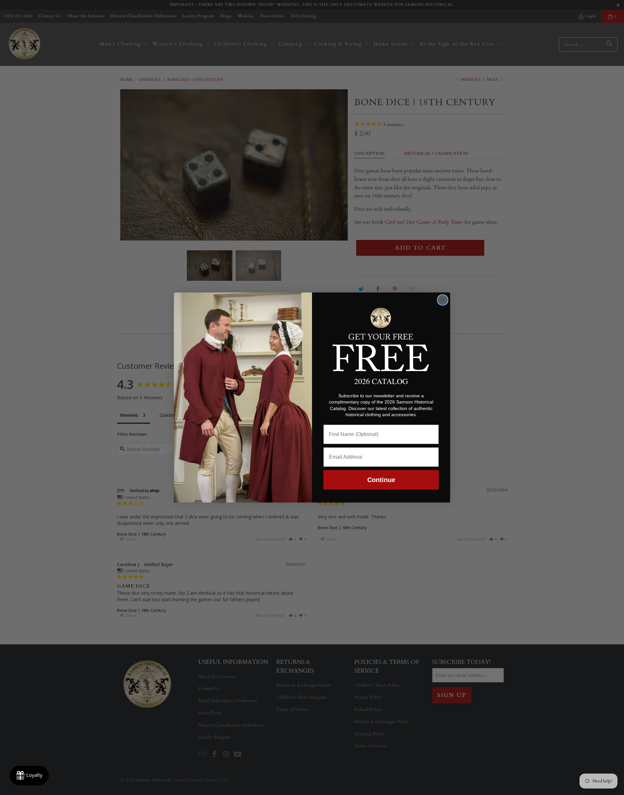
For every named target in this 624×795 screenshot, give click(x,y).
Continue (381, 479)
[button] (381, 338)
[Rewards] (29, 775)
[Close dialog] (443, 300)
